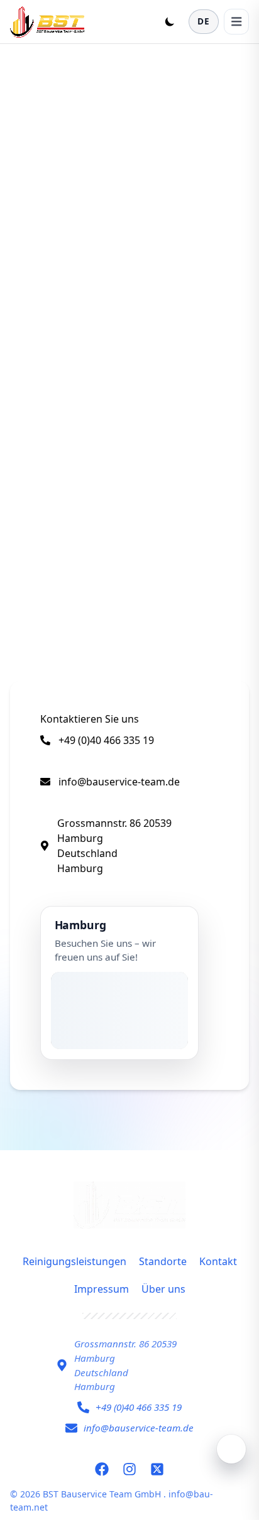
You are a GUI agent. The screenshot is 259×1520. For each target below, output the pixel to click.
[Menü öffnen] (236, 21)
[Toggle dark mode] (169, 21)
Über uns (163, 1289)
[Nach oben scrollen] (231, 1449)
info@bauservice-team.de (119, 782)
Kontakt (218, 1261)
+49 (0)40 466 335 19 (106, 740)
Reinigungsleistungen (74, 1261)
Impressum (101, 1289)
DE (203, 21)
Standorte (163, 1261)
